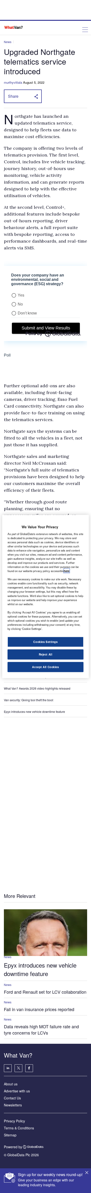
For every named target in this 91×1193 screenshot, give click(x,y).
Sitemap (10, 1135)
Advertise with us (17, 1091)
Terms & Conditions (19, 1128)
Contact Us (12, 1098)
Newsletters (13, 1105)
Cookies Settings (45, 642)
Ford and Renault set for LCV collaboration (45, 992)
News (7, 42)
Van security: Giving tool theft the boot (28, 700)
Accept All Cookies (45, 667)
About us (10, 1083)
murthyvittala (13, 82)
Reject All (45, 654)
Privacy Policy (14, 1120)
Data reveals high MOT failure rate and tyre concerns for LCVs (41, 1029)
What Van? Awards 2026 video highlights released (37, 688)
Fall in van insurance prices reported (39, 1009)
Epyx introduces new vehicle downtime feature (34, 711)
